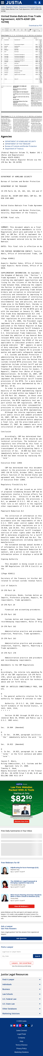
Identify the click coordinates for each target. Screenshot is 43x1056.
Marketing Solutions (11, 1013)
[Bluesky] (26, 1025)
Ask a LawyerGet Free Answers (8, 927)
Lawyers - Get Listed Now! (22, 963)
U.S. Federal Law (9, 999)
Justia (3, 7)
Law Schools (7, 994)
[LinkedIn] (11, 1025)
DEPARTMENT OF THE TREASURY (17, 144)
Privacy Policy (21, 1048)
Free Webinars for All (10, 863)
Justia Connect (21, 1030)
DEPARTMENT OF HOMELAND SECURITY (20, 141)
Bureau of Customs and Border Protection (21, 146)
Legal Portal (21, 1034)
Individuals (7, 984)
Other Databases (9, 1008)
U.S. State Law (8, 1004)
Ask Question (21, 938)
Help (21, 1041)
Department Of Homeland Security (30, 7)
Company (21, 1038)
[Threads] (23, 1025)
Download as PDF (35, 25)
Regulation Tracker (12, 7)
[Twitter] (29, 1025)
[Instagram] (20, 1025)
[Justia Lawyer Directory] (31, 1025)
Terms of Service (21, 1045)
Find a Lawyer (7, 947)
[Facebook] (17, 1025)
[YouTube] (14, 1025)
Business (6, 989)
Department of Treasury (14, 149)
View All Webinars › (21, 906)
